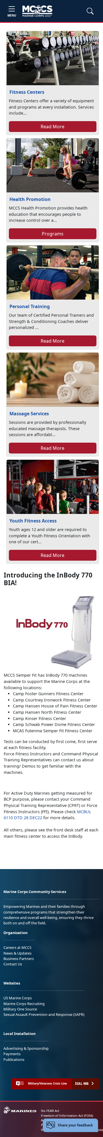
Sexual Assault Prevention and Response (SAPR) (43, 1014)
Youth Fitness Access (33, 521)
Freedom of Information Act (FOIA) (67, 1115)
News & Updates (17, 953)
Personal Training (29, 306)
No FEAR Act (50, 1110)
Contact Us (12, 964)
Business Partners (18, 958)
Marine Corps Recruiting (24, 1003)
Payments (12, 1053)
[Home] (37, 11)
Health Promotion (30, 199)
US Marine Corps (17, 997)
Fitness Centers (26, 92)
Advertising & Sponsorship (26, 1048)
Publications (13, 1059)
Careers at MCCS (17, 947)
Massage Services (29, 413)
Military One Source (20, 1009)
